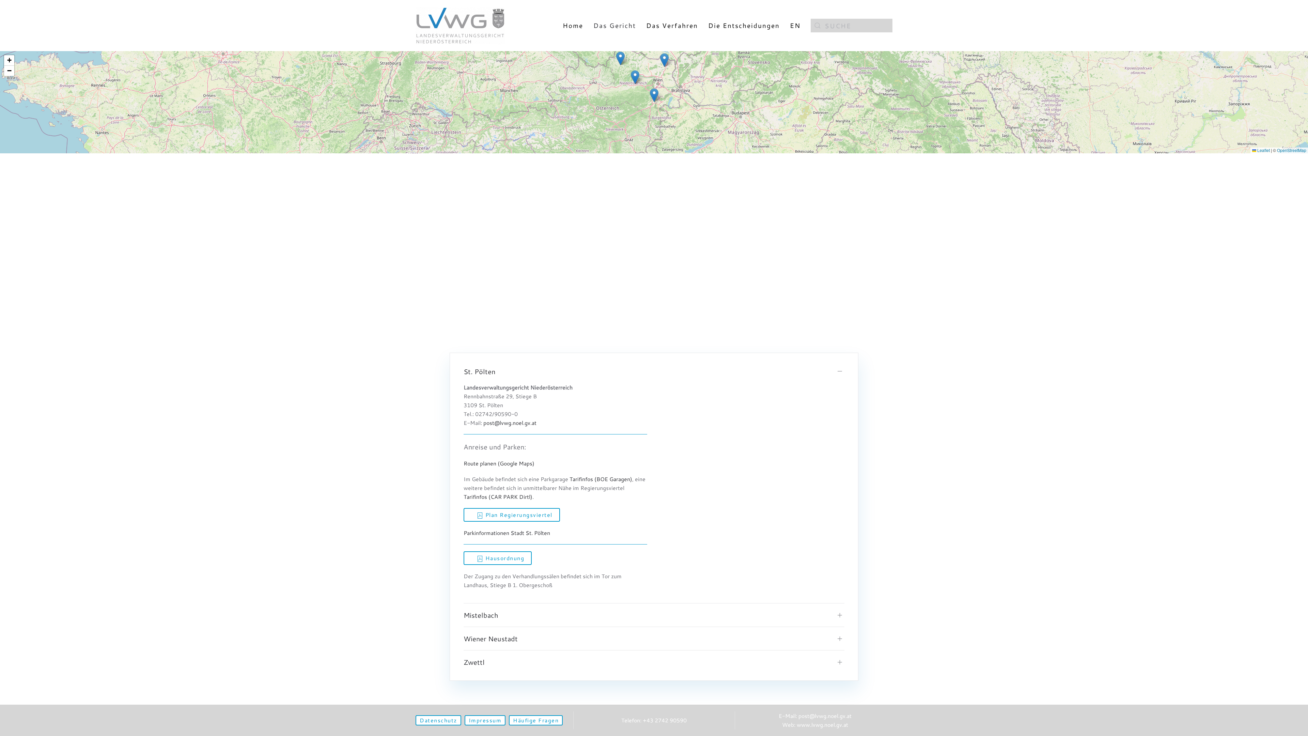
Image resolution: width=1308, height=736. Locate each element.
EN (795, 25)
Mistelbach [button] (481, 615)
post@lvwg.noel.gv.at (509, 423)
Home (573, 25)
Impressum (485, 720)
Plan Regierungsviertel (517, 515)
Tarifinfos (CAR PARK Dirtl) (498, 497)
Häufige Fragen (536, 720)
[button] (654, 95)
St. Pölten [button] (479, 371)
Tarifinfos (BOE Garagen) (601, 479)
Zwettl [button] (474, 662)
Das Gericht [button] (614, 25)
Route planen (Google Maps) (499, 463)
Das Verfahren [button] (672, 25)
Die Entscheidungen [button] (744, 25)
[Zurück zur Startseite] (460, 25)
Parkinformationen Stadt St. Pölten (507, 533)
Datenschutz (438, 720)
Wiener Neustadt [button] (491, 638)
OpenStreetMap (1291, 150)
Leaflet (1263, 150)
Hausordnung (503, 558)
